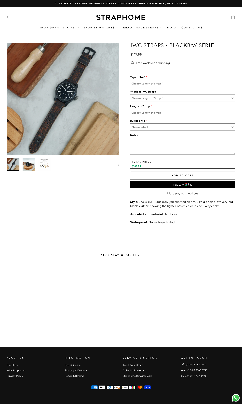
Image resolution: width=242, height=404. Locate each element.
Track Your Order (133, 365)
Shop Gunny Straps (57, 27)
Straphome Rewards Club (137, 375)
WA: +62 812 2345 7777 (194, 370)
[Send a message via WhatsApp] (235, 397)
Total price (141, 162)
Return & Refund (74, 375)
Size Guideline (73, 365)
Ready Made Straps (141, 27)
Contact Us (192, 27)
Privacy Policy (15, 375)
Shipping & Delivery (76, 370)
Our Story (12, 365)
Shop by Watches (99, 27)
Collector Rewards (133, 370)
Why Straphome (16, 370)
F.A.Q (171, 27)
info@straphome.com (193, 364)
